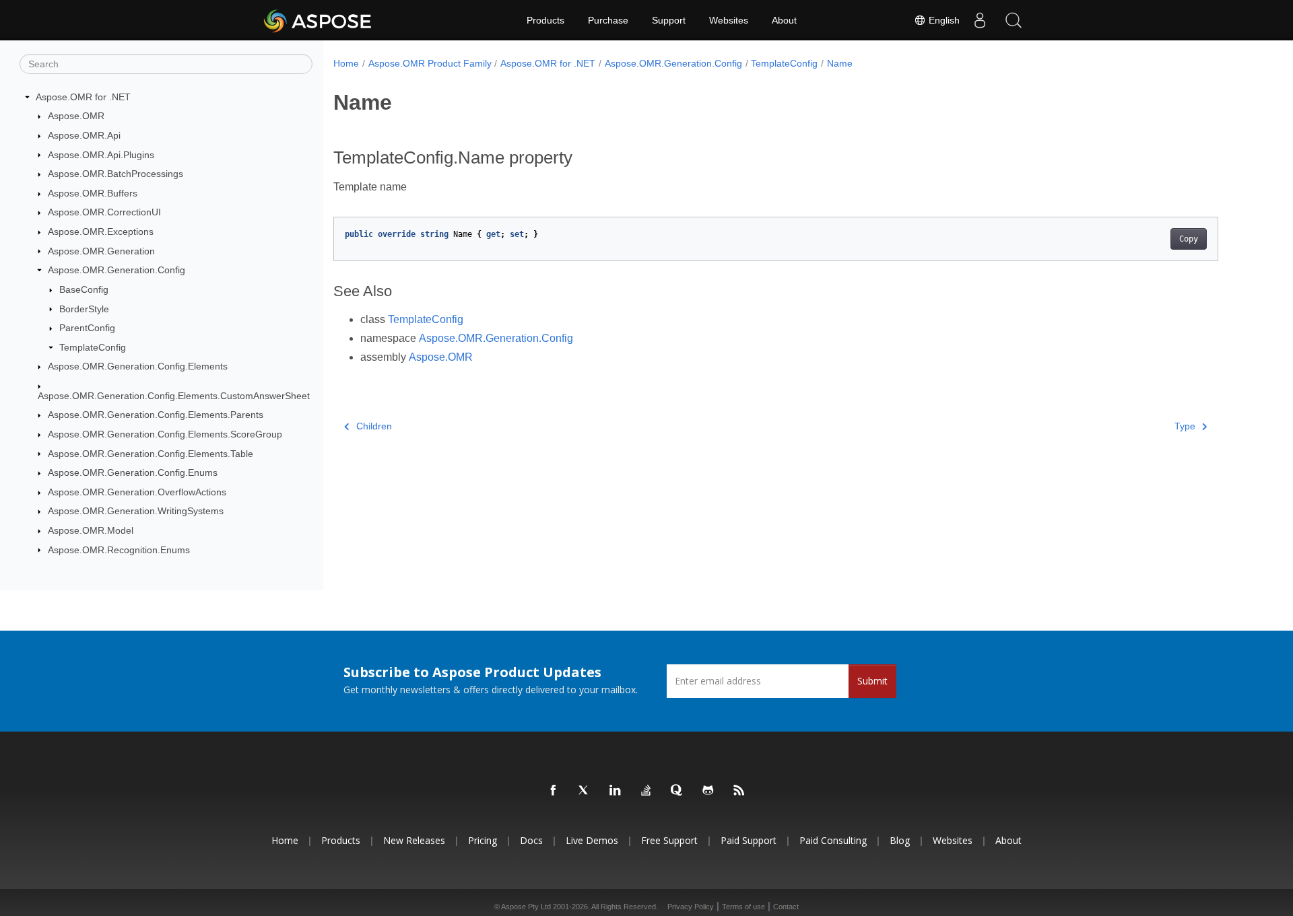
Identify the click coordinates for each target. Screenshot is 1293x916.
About (784, 20)
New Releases (414, 840)
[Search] (1013, 20)
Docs (531, 840)
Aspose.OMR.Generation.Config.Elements (138, 366)
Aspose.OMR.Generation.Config (116, 270)
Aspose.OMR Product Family (430, 63)
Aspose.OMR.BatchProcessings (115, 173)
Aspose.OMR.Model (90, 530)
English (943, 20)
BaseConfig (83, 289)
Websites (728, 20)
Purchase (608, 20)
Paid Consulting (833, 840)
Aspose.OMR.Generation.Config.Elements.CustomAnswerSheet (174, 395)
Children (374, 426)
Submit (872, 680)
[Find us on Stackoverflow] (646, 791)
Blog (900, 840)
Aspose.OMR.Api (84, 135)
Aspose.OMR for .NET (83, 97)
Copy (1188, 239)
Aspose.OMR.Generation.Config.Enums (133, 472)
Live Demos (592, 840)
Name (840, 63)
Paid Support (748, 840)
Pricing (482, 840)
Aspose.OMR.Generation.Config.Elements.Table (150, 453)
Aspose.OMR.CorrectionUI (104, 212)
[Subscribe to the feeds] (739, 791)
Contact (786, 907)
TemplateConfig (92, 347)
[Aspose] (318, 20)
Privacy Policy (690, 907)
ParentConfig (87, 327)
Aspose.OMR (76, 115)
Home (346, 63)
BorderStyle (84, 309)
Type (1184, 426)
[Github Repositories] (708, 791)
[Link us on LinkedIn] (615, 791)
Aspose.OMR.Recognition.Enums (119, 549)
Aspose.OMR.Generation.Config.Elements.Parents (155, 414)
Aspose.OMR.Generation (101, 251)
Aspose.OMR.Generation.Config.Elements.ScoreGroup (165, 434)
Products (545, 20)
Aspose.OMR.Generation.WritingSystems (136, 510)
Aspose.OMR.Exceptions (101, 231)
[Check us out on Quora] (677, 791)
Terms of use (743, 907)
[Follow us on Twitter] (584, 791)
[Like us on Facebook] (553, 791)
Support (669, 20)
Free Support (669, 840)
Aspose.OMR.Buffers (92, 193)
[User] (980, 20)
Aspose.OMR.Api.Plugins (101, 154)
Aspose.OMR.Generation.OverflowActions (137, 492)
